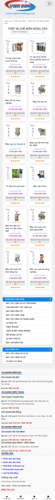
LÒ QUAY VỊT (11, 323)
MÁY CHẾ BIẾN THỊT (14, 343)
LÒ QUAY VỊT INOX (14, 361)
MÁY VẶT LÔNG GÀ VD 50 (17, 353)
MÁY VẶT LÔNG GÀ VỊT (16, 357)
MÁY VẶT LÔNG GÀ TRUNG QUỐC (20, 319)
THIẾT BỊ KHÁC (19, 21)
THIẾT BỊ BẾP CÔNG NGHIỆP (18, 331)
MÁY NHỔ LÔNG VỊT (14, 311)
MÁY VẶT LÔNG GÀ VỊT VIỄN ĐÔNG (21, 303)
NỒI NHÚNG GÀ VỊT (14, 335)
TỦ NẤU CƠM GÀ (13, 339)
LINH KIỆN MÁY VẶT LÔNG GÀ (19, 307)
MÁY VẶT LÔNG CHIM (15, 315)
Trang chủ (8, 21)
